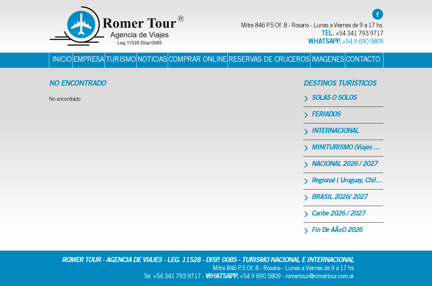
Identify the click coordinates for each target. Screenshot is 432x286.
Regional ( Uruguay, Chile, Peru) (347, 181)
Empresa (88, 60)
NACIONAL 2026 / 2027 (344, 164)
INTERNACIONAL (335, 131)
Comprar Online (198, 60)
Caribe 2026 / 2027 (338, 214)
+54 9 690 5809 (362, 42)
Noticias (152, 60)
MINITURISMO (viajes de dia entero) (347, 148)
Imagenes (327, 60)
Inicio (62, 60)
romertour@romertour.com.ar (320, 277)
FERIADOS (326, 115)
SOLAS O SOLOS (334, 98)
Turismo (121, 60)
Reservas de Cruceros (268, 60)
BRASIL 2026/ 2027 (339, 197)
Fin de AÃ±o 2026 (337, 230)
